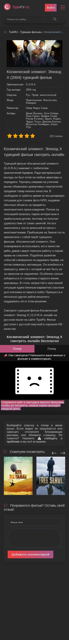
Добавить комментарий (30, 554)
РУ (21, 7)
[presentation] (54, 452)
